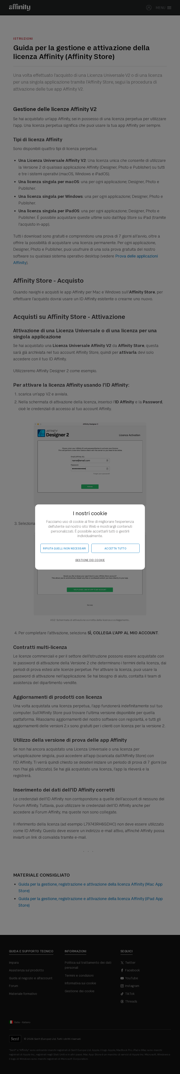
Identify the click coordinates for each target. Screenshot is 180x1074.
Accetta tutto (115, 548)
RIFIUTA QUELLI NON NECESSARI (64, 548)
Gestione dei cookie (90, 560)
